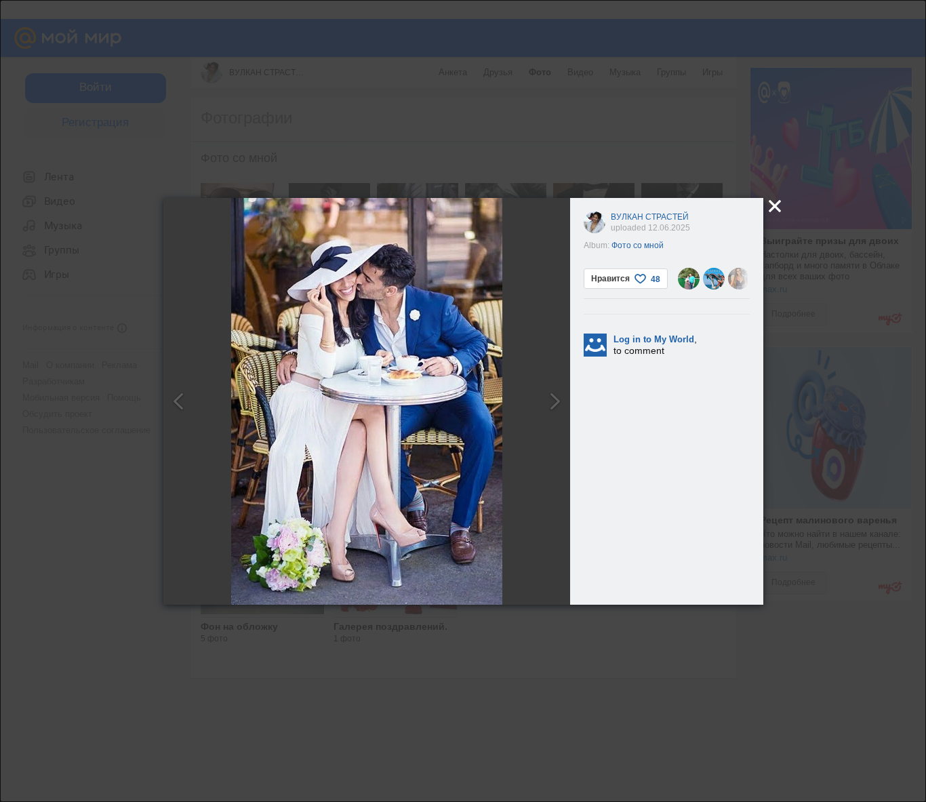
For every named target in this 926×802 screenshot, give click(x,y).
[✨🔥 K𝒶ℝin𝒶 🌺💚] (739, 278)
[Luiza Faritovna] (689, 278)
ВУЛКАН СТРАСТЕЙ (650, 217)
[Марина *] (714, 278)
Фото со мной (637, 245)
